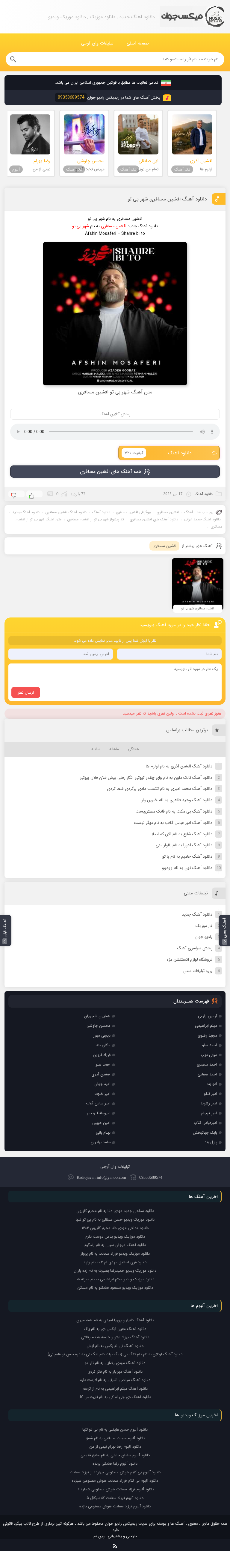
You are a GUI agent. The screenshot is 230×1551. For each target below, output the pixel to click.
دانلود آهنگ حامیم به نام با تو (187, 856)
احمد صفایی (207, 1074)
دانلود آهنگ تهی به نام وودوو (187, 868)
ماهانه (114, 749)
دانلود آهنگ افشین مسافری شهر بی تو (167, 199)
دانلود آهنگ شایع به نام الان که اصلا (182, 834)
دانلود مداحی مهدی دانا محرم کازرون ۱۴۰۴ (115, 1228)
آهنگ (188, 512)
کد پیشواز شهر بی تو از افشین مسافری (95, 519)
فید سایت (115, 1545)
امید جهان (102, 1084)
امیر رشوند (208, 1103)
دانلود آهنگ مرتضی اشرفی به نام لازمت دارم (115, 1380)
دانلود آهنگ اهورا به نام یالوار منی (184, 845)
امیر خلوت (102, 1094)
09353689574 (150, 1177)
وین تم (99, 1536)
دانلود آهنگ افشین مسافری (66, 512)
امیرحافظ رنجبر (99, 1113)
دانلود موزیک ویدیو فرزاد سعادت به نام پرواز (115, 1253)
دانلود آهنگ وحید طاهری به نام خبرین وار (176, 800)
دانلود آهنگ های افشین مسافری (154, 519)
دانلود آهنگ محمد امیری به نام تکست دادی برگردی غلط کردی (159, 788)
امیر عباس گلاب (98, 1103)
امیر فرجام (209, 1113)
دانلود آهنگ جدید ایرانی (202, 519)
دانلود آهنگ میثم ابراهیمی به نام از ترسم (115, 1389)
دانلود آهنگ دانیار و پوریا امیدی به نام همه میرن (115, 1320)
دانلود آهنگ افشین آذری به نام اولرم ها (179, 766)
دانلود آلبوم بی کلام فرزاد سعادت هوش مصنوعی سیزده (115, 1481)
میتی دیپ (209, 1055)
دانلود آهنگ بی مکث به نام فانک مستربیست (174, 811)
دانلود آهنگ (158, 453)
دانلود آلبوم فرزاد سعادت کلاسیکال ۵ (115, 1498)
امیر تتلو (210, 1094)
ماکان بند (103, 1045)
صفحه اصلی (138, 43)
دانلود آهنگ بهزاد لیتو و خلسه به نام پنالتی (115, 1337)
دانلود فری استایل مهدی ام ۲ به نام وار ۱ (115, 1262)
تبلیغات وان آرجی (97, 43)
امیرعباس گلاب (205, 1123)
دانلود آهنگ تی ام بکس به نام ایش (115, 1346)
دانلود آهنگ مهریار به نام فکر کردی (115, 1371)
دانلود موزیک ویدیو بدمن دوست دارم (115, 1236)
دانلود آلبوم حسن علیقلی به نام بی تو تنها (115, 1429)
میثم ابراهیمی (206, 1026)
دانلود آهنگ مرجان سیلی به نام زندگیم (115, 1245)
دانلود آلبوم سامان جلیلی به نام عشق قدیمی (115, 1455)
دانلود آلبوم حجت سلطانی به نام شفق (115, 1438)
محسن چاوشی (99, 1026)
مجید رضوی (207, 1035)
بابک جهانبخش (205, 1132)
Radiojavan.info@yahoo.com (101, 1177)
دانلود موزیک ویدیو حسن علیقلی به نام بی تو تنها (115, 1219)
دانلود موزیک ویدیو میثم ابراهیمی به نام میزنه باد (115, 1279)
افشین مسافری (168, 512)
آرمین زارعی (207, 1016)
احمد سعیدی (207, 1064)
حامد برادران (101, 1142)
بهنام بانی (103, 1132)
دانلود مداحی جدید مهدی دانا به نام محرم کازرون (115, 1211)
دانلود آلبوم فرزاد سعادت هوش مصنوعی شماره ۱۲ (115, 1489)
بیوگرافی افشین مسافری (133, 512)
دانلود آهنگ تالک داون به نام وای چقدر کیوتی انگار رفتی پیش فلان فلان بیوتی (146, 777)
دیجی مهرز (102, 1035)
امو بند (212, 1084)
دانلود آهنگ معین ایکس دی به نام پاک (115, 1329)
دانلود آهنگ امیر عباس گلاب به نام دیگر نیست (173, 822)
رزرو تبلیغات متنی (197, 971)
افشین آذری (101, 1074)
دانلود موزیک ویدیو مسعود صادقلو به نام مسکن (115, 1288)
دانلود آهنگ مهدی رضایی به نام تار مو (115, 1363)
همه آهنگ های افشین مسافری (111, 471)
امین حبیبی (101, 1123)
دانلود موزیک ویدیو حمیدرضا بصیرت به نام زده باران (115, 1271)
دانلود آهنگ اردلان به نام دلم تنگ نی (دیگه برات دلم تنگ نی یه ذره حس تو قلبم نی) (115, 1354)
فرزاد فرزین (102, 1055)
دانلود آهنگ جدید (26, 512)
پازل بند (211, 1142)
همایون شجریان (97, 1016)
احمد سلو (209, 1045)
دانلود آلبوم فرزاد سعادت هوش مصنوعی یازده (115, 1506)
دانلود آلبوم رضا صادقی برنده (115, 1463)
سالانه (95, 749)
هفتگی (133, 749)
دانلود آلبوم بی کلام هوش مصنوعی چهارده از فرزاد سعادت (115, 1472)
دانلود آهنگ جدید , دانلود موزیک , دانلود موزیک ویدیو (192, 17)
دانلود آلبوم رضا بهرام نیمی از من (115, 1446)
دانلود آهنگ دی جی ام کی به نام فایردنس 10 (115, 1397)
